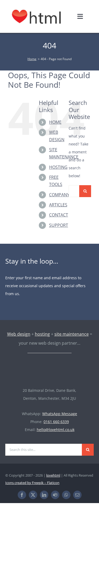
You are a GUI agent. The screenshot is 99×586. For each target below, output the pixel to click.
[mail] (77, 495)
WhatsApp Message (59, 413)
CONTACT (58, 215)
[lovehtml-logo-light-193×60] (49, 365)
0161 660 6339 (56, 421)
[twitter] (33, 495)
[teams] (55, 495)
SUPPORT (58, 225)
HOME (55, 122)
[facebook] (22, 495)
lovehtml (53, 475)
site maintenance (71, 334)
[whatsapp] (66, 495)
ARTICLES (58, 205)
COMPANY (59, 195)
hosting (42, 334)
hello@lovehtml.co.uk (55, 429)
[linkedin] (44, 495)
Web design (18, 334)
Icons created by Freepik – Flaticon (32, 482)
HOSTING (58, 167)
